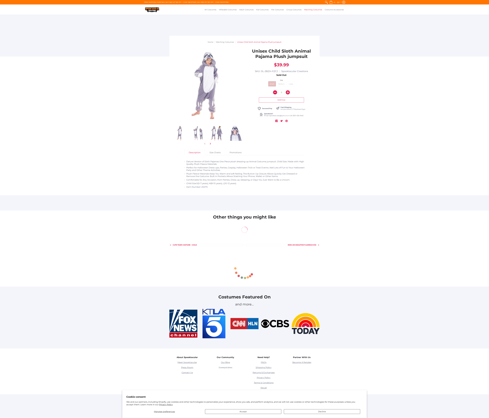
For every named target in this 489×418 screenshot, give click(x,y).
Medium (281, 84)
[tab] (194, 152)
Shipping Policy (263, 367)
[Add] (288, 92)
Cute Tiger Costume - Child (185, 245)
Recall (264, 388)
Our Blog (225, 362)
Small (272, 84)
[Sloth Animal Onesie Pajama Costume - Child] (217, 133)
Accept (243, 411)
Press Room (187, 367)
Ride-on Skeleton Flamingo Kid (302, 245)
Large (291, 84)
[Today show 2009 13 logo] (306, 323)
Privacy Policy (166, 404)
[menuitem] (326, 2)
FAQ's (263, 362)
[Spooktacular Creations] (152, 10)
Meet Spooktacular (187, 362)
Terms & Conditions (264, 383)
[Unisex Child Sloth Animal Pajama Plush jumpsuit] (180, 133)
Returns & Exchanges (264, 372)
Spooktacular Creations (294, 71)
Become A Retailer (301, 362)
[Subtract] (275, 92)
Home (210, 42)
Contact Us (187, 372)
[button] (334, 2)
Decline (322, 411)
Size (281, 80)
